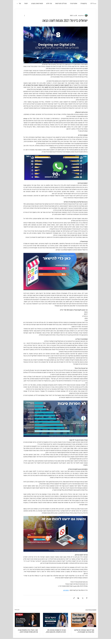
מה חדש (49, 3)
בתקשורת (84, 3)
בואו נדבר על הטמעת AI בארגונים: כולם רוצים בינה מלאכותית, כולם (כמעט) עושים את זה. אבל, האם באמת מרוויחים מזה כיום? (56, 631)
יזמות (26, 3)
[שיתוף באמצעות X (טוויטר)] (82, 598)
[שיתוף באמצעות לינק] (74, 598)
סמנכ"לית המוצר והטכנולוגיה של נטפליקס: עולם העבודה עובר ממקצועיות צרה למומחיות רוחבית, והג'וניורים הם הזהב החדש (84, 631)
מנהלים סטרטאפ (61, 3)
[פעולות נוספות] (24, 15)
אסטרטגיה (73, 3)
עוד (20, 3)
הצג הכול (17, 609)
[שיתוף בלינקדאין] (78, 598)
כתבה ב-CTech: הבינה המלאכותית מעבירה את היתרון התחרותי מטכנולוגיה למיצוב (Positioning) (28, 631)
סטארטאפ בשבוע (37, 3)
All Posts (93, 3)
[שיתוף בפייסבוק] (87, 598)
